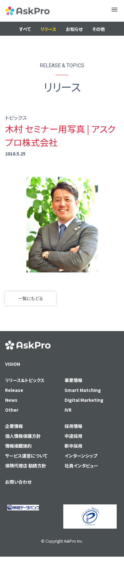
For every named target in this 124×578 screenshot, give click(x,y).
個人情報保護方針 (23, 436)
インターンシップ (81, 455)
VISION (12, 364)
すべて (25, 29)
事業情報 (73, 380)
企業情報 (14, 426)
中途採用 (73, 436)
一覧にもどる (30, 298)
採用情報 (73, 426)
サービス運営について (26, 455)
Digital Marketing (84, 400)
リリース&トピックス (25, 380)
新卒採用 (73, 446)
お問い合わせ (18, 482)
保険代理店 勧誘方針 (25, 465)
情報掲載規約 (18, 446)
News (11, 400)
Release (14, 390)
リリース (48, 29)
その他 (98, 29)
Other (11, 410)
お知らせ (74, 29)
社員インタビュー (81, 465)
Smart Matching (83, 390)
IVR (68, 410)
